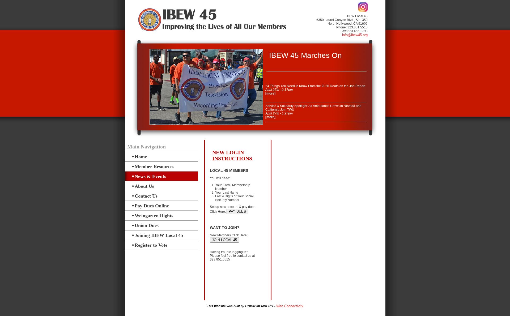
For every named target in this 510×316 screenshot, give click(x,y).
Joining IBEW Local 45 (159, 235)
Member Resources (154, 166)
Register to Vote (151, 245)
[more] (270, 93)
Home (141, 156)
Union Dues (147, 225)
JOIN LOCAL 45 (224, 240)
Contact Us (146, 196)
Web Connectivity (289, 306)
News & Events (150, 176)
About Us (144, 186)
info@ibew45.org (355, 35)
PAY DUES (237, 211)
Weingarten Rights (154, 215)
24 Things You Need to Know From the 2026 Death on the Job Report (315, 86)
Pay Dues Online (152, 205)
